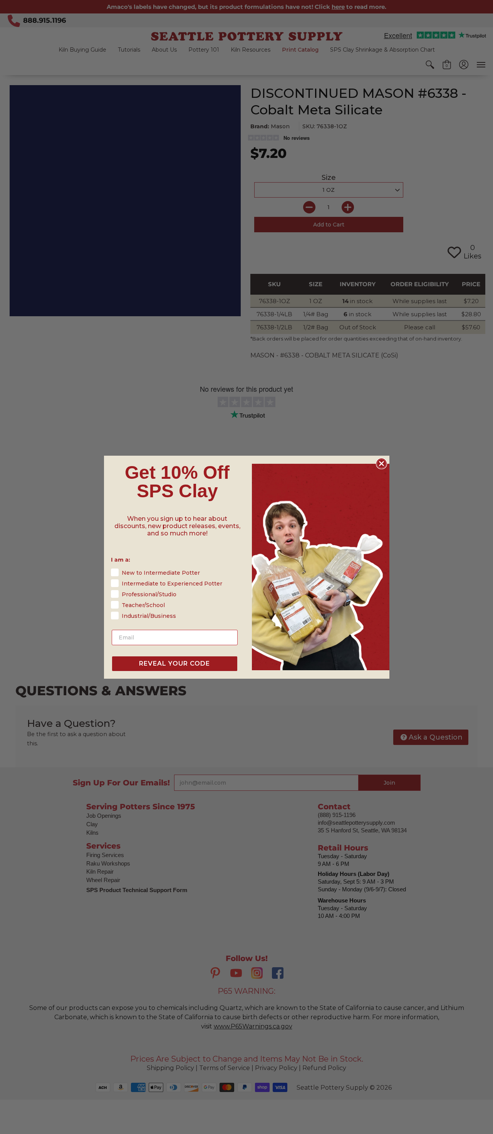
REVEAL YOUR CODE (174, 663)
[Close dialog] (381, 463)
